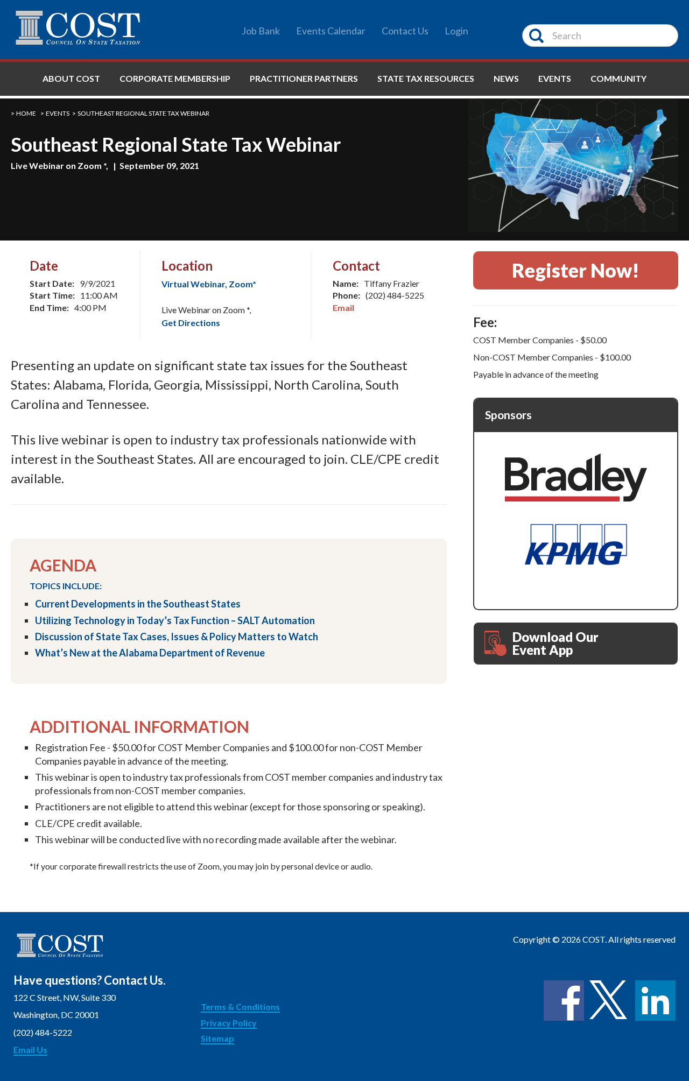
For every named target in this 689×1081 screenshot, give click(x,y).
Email (343, 307)
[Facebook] (564, 1000)
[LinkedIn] (655, 1000)
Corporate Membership (174, 78)
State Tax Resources (425, 78)
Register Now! (575, 270)
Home (26, 113)
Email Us (30, 1049)
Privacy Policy (229, 1023)
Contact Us (405, 31)
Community (618, 78)
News (506, 78)
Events (554, 78)
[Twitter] (609, 1000)
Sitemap (217, 1038)
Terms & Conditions (240, 1006)
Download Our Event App (555, 643)
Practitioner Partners (304, 78)
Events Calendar (330, 31)
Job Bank (261, 31)
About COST (71, 78)
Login (456, 31)
